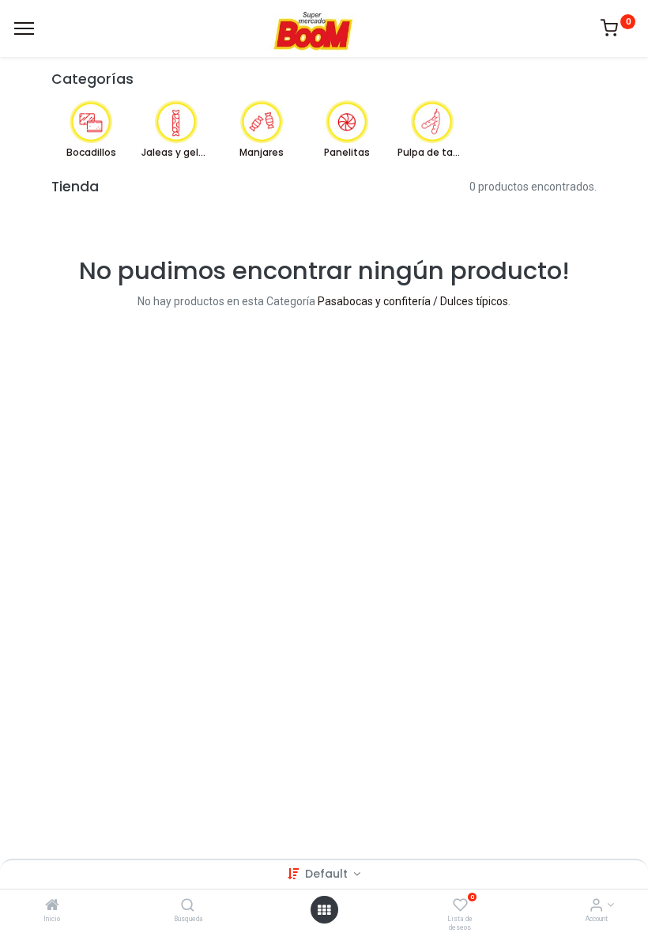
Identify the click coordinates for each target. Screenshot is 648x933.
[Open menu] (324, 910)
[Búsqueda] (187, 906)
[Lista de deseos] (460, 906)
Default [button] (328, 874)
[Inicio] (52, 906)
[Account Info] (596, 906)
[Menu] (24, 28)
